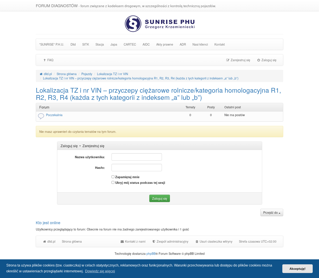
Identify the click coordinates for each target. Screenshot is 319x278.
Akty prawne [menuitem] (164, 44)
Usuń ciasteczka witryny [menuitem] (215, 241)
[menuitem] (170, 241)
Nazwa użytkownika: (90, 157)
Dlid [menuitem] (73, 44)
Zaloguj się (69, 145)
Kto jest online (48, 222)
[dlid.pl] (160, 23)
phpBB (151, 253)
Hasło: (100, 167)
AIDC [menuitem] (146, 44)
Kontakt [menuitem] (219, 44)
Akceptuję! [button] (297, 268)
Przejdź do (271, 212)
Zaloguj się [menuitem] (268, 60)
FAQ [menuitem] (49, 60)
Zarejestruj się (93, 145)
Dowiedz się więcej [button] (100, 271)
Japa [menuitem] (113, 44)
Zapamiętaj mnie (127, 177)
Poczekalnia (54, 115)
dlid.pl (50, 241)
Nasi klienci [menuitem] (200, 44)
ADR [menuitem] (183, 44)
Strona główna (72, 241)
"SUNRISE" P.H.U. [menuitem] (51, 44)
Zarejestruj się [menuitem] (240, 60)
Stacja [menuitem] (99, 44)
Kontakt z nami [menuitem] (134, 241)
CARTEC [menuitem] (130, 44)
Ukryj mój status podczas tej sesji (139, 182)
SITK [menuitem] (85, 44)
